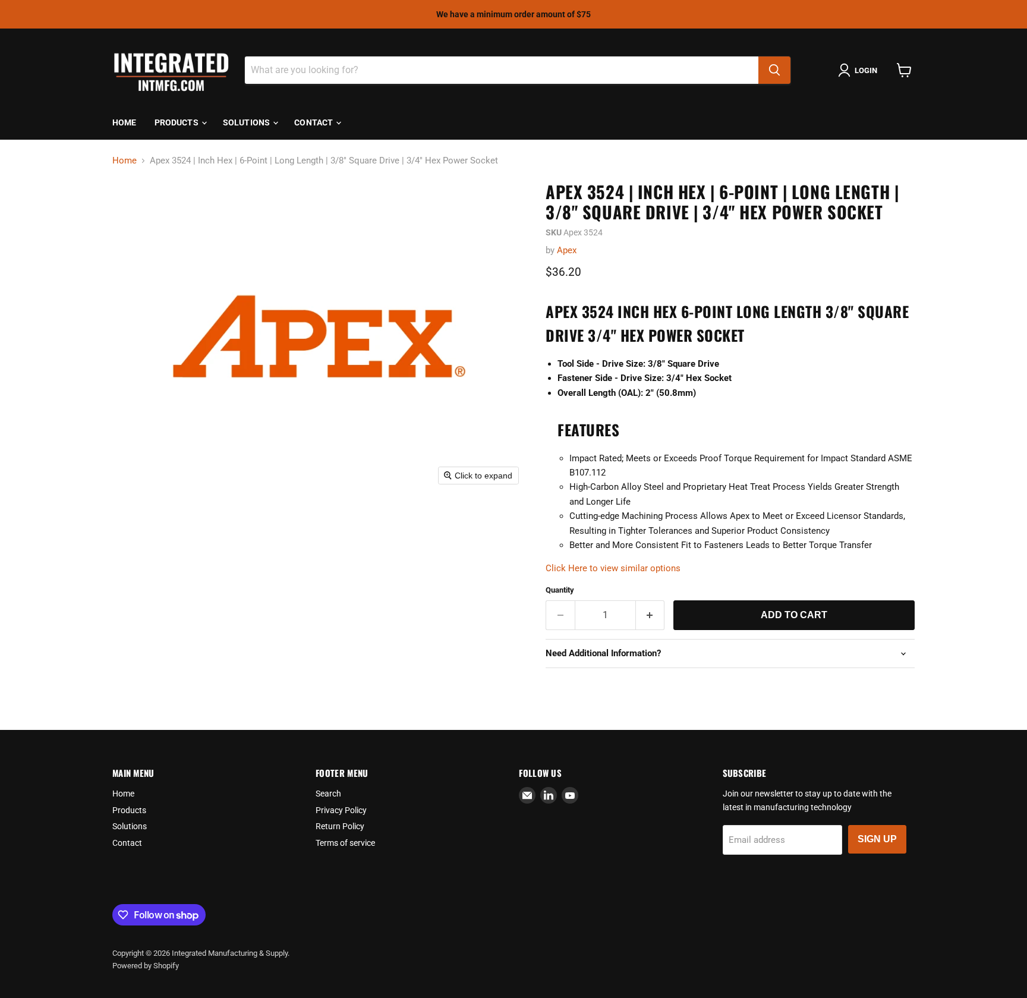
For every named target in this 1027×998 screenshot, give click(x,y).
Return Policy (340, 826)
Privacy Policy (341, 810)
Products (177, 122)
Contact (314, 122)
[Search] (774, 70)
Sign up (877, 839)
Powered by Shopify (145, 965)
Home (124, 122)
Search (328, 793)
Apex (566, 250)
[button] (860, 70)
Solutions (247, 122)
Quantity (560, 589)
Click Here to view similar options (613, 568)
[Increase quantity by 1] (650, 615)
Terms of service (345, 843)
